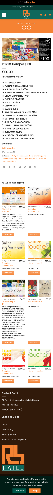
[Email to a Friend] (19, 167)
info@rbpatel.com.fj (12, 409)
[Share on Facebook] (9, 167)
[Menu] (4, 15)
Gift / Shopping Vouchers (26, 23)
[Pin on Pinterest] (24, 167)
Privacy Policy (9, 434)
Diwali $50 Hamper (6, 210)
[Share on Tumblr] (35, 167)
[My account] (45, 15)
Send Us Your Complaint (14, 439)
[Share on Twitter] (14, 167)
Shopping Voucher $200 (8, 372)
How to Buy (7, 429)
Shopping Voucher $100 (33, 210)
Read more (8, 234)
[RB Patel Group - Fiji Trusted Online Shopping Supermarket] (26, 14)
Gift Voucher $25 (35, 263)
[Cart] (49, 15)
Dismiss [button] (31, 2)
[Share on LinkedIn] (29, 167)
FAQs (4, 424)
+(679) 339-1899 (10, 404)
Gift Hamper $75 (35, 302)
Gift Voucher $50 (35, 371)
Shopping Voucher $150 (7, 264)
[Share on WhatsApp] (4, 167)
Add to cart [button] (34, 234)
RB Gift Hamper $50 (8, 303)
